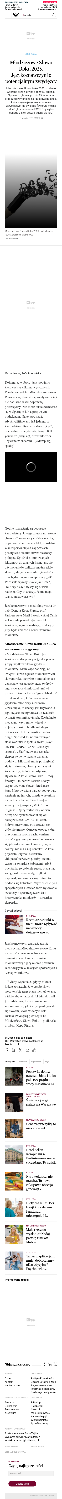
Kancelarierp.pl (39, 1416)
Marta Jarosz (12, 373)
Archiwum (10, 1413)
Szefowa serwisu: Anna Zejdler (22, 1433)
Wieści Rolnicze (39, 1420)
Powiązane (10, 1061)
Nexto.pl (35, 1409)
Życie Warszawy (40, 1423)
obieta (27, 15)
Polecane (23, 1061)
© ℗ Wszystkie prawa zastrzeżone (24, 1041)
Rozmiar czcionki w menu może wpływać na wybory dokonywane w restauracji (41, 926)
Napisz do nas (12, 1385)
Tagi (47, 1061)
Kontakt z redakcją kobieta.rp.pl (22, 1440)
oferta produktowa (15, 1452)
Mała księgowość (40, 1413)
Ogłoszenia (11, 1406)
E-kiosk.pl (36, 1402)
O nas (8, 1378)
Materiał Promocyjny (36, 1226)
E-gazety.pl (37, 1406)
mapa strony (11, 1446)
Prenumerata (12, 1409)
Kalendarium (37, 1446)
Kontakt (9, 1381)
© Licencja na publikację (18, 1037)
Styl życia (31, 54)
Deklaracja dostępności (43, 1392)
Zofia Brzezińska (31, 373)
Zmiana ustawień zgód (43, 1381)
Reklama (9, 1402)
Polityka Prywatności (42, 1378)
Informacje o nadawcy (43, 1388)
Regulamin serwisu (41, 1385)
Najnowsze (36, 1061)
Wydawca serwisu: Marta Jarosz (22, 1437)
